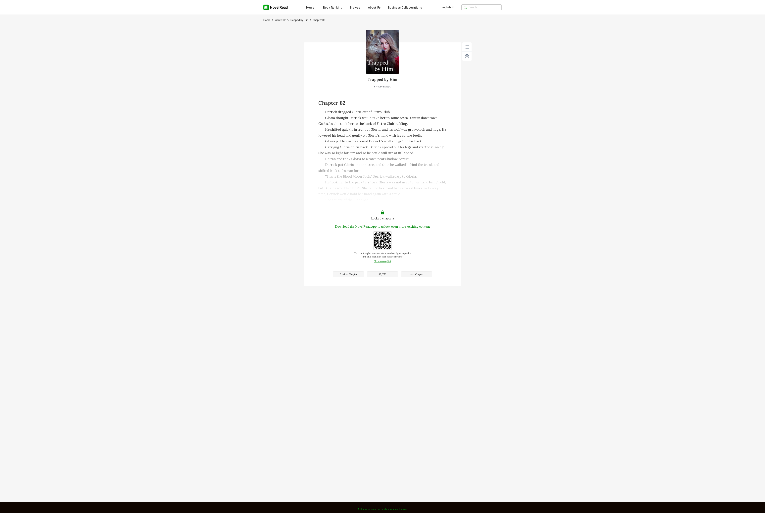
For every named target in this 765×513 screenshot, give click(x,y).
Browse (355, 7)
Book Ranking (332, 7)
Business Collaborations (405, 7)
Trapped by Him (299, 20)
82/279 (382, 274)
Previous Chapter (348, 274)
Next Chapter (417, 274)
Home (310, 7)
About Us (374, 7)
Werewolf (280, 20)
